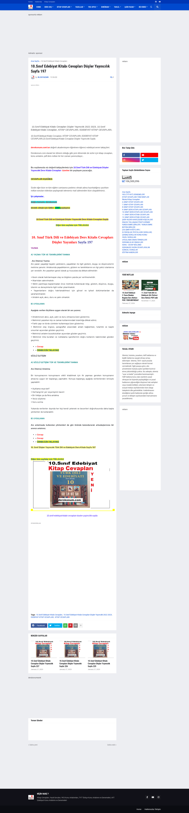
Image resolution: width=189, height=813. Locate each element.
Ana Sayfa (35, 61)
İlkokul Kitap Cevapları (131, 199)
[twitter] (149, 160)
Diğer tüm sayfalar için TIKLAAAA (72, 225)
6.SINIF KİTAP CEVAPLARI (132, 202)
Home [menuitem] (38, 7)
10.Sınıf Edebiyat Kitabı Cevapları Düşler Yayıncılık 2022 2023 (88, 615)
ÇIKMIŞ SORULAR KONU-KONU (134, 235)
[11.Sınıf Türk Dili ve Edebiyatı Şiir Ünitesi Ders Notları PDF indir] (149, 285)
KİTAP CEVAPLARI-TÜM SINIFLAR (135, 197)
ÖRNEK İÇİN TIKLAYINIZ (48, 350)
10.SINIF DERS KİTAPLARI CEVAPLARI (137, 212)
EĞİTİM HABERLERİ (130, 252)
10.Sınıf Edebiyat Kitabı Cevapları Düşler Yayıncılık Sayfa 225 (99, 664)
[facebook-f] (131, 155)
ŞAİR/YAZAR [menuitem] (129, 7)
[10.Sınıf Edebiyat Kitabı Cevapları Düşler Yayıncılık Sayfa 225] (101, 650)
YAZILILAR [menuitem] (79, 7)
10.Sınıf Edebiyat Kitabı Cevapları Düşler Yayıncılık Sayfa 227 (42, 664)
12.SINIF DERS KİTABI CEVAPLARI (135, 217)
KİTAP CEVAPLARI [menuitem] (63, 7)
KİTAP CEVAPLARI (62, 617)
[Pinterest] (70, 625)
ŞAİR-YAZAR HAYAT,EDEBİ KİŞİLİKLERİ (137, 220)
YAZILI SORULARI (129, 237)
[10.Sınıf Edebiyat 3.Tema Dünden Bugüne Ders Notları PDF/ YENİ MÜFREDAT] (130, 285)
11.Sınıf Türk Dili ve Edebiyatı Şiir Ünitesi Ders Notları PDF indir (149, 295)
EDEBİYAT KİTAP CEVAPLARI (42, 617)
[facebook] (156, 2)
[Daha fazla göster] (81, 625)
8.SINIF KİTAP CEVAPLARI (132, 207)
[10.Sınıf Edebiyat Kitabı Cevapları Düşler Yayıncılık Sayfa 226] (72, 650)
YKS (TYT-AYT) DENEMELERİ (133, 194)
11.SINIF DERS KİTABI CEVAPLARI (135, 215)
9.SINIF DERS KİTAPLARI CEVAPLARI (137, 210)
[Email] (75, 625)
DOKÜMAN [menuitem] (105, 7)
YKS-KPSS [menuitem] (92, 7)
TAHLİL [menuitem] (116, 7)
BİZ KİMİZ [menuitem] (142, 7)
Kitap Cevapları (49, 2)
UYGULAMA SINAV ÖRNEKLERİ (134, 240)
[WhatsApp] (65, 625)
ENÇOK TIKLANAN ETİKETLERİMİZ (136, 222)
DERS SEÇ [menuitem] (48, 7)
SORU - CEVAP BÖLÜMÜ (131, 245)
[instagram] (131, 160)
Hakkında (38, 2)
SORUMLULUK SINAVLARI (132, 242)
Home (30, 2)
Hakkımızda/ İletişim (153, 809)
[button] (151, 7)
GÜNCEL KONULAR (130, 250)
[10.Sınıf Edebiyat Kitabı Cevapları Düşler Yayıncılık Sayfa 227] (44, 650)
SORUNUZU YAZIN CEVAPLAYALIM (136, 247)
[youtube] (160, 2)
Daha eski (111, 745)
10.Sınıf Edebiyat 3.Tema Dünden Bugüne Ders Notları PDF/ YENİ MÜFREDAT (130, 297)
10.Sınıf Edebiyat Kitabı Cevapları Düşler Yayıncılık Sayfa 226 (70, 664)
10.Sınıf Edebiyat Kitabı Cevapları (54, 61)
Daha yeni (33, 745)
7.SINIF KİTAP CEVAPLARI (132, 205)
